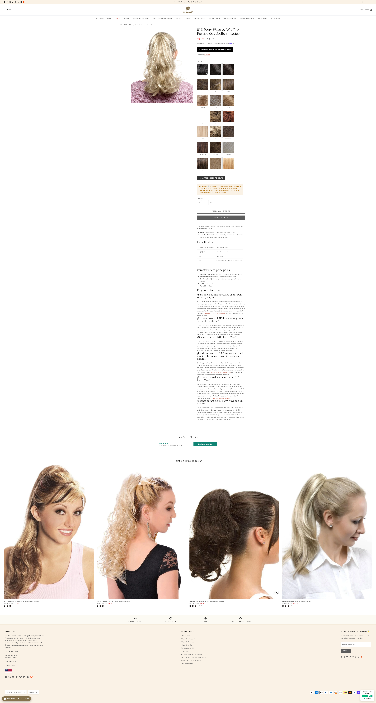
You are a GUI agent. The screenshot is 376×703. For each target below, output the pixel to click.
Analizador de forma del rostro (215, 313)
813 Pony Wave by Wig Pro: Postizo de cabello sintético (139, 25)
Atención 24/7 (262, 18)
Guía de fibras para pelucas (221, 398)
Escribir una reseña (205, 444)
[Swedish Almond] (215, 163)
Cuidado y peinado (214, 18)
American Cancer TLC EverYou (191, 660)
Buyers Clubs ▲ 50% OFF (104, 18)
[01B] (203, 69)
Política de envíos (186, 645)
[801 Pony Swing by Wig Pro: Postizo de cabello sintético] (49, 532)
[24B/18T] (215, 116)
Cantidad (200, 198)
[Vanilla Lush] (228, 163)
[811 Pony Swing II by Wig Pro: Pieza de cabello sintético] (234, 532)
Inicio (120, 25)
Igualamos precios (199, 18)
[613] (203, 132)
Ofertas (118, 18)
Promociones (185, 651)
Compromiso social (187, 664)
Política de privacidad (188, 639)
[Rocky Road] (203, 163)
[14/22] (228, 85)
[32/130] (228, 116)
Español (368, 2)
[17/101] (215, 100)
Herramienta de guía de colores (221, 372)
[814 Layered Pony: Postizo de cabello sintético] (327, 532)
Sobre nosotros (185, 636)
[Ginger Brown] (203, 147)
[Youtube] (10, 2)
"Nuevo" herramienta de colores (162, 18)
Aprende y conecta (230, 18)
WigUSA (207, 55)
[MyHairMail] (188, 9)
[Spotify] (21, 2)
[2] (215, 69)
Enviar (346, 651)
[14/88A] (203, 100)
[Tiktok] (13, 2)
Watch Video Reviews (212, 178)
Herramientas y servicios (247, 18)
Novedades (179, 18)
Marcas (126, 18)
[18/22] (228, 100)
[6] (203, 85)
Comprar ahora (221, 218)
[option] (162, 65)
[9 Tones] (215, 132)
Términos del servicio (187, 648)
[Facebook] (4, 2)
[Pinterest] (15, 2)
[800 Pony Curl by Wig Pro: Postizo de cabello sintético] (142, 532)
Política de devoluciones (188, 642)
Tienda (188, 18)
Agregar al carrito (221, 211)
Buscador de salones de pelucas (191, 654)
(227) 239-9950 (275, 18)
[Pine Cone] (215, 147)
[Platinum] (228, 147)
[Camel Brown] (228, 132)
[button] (207, 74)
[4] (228, 69)
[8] (215, 85)
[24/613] (203, 116)
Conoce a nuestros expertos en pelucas (193, 657)
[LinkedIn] (18, 2)
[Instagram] (7, 2)
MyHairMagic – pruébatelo (141, 18)
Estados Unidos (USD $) (356, 2)
